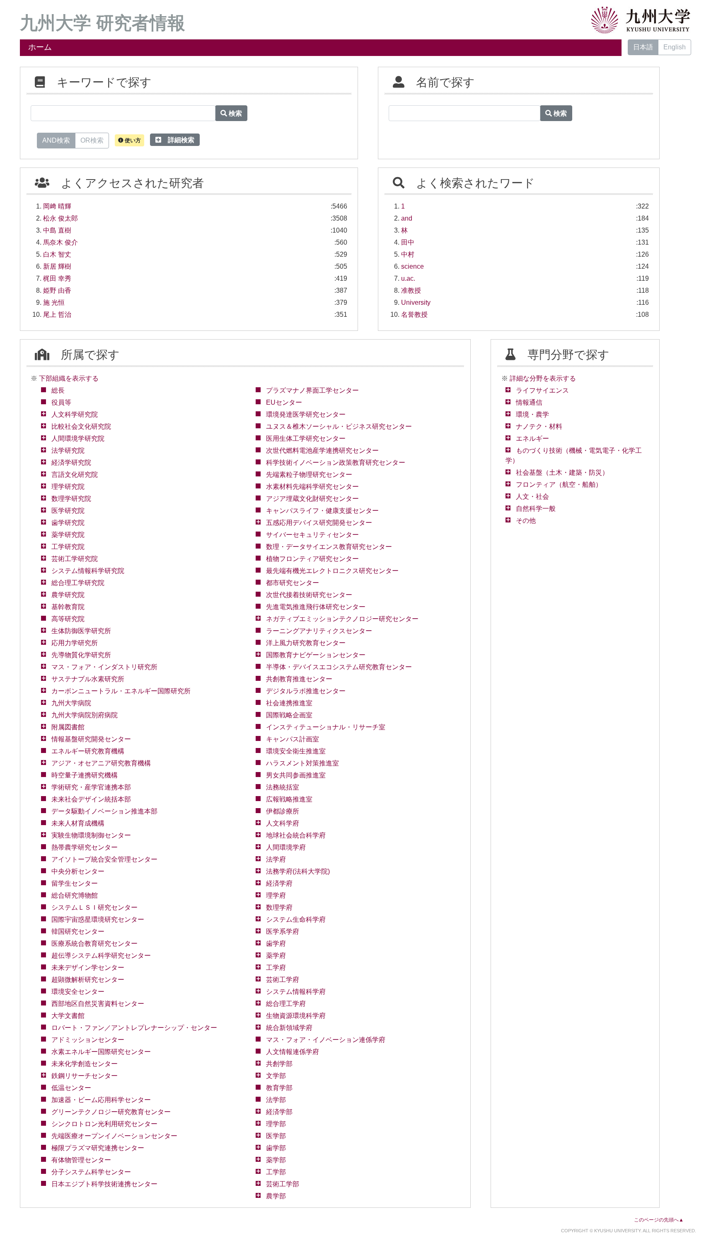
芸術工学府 (282, 979)
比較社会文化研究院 (81, 426)
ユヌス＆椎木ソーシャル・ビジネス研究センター (339, 426)
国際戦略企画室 (289, 715)
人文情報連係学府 (292, 1051)
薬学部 (276, 1159)
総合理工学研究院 (77, 582)
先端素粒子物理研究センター (309, 474)
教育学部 (279, 1087)
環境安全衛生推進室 (296, 751)
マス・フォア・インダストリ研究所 (104, 666)
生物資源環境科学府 (296, 1015)
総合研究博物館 (74, 895)
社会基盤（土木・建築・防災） (562, 472)
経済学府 (279, 883)
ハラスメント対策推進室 (302, 763)
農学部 (276, 1196)
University (416, 302)
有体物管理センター (81, 1159)
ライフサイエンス (542, 390)
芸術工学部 (282, 1184)
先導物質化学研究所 (81, 654)
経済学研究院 (71, 462)
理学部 (276, 1123)
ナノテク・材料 (539, 426)
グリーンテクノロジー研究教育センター (111, 1111)
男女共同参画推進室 (296, 775)
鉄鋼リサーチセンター (84, 1075)
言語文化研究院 (74, 474)
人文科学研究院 (74, 414)
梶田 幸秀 (57, 278)
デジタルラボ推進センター (306, 691)
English (674, 47)
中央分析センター (77, 871)
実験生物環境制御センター (91, 835)
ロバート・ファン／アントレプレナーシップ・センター (134, 1027)
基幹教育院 (68, 606)
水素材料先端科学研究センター (312, 486)
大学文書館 (68, 1015)
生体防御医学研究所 (81, 630)
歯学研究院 (68, 522)
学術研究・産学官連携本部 (91, 787)
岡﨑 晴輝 (57, 206)
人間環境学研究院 (77, 438)
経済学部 (279, 1111)
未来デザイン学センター (87, 967)
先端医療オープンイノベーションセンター (114, 1135)
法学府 (276, 859)
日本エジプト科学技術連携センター (104, 1184)
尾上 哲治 (57, 314)
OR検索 (92, 140)
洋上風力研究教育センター (306, 642)
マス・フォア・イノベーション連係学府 (325, 1039)
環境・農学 (532, 414)
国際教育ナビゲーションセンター (315, 654)
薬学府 (276, 955)
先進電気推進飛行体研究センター (315, 606)
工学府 (276, 967)
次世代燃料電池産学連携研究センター (322, 450)
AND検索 (56, 140)
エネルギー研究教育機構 (87, 751)
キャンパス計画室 (292, 739)
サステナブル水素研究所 (87, 678)
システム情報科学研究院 (87, 570)
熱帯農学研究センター (84, 847)
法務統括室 (282, 787)
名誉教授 (414, 314)
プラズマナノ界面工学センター (312, 390)
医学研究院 (68, 510)
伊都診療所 (282, 811)
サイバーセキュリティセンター (312, 534)
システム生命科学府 (296, 919)
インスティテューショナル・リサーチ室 (325, 727)
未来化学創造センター (84, 1063)
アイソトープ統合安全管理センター (104, 859)
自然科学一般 (536, 508)
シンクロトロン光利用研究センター (104, 1123)
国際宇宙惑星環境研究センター (97, 919)
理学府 (276, 895)
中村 (407, 254)
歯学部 (276, 1147)
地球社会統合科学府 (296, 835)
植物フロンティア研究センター (312, 558)
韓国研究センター (77, 931)
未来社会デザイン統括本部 (91, 799)
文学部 (276, 1075)
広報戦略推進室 (289, 799)
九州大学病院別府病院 (84, 715)
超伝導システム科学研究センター (101, 955)
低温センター (71, 1087)
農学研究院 (68, 594)
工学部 (276, 1171)
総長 (58, 390)
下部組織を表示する (69, 378)
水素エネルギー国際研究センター (101, 1051)
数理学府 (279, 907)
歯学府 (276, 943)
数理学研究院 (71, 498)
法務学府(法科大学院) (298, 871)
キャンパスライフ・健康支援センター (322, 510)
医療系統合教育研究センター (94, 943)
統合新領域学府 (289, 1027)
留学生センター (74, 883)
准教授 (411, 290)
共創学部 (279, 1063)
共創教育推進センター (299, 678)
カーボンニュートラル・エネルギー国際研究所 (121, 691)
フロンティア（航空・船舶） (559, 484)
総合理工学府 (286, 1003)
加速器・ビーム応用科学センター (101, 1099)
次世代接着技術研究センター (309, 594)
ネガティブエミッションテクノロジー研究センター (342, 618)
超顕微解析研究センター (87, 979)
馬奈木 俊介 (60, 242)
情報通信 (529, 402)
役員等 (61, 402)
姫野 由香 (57, 290)
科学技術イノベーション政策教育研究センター (335, 462)
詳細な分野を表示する (543, 378)
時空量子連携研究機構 (84, 775)
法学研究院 (68, 450)
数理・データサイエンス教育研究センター (329, 546)
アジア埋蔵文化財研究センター (312, 498)
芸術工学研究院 (74, 558)
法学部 (276, 1099)
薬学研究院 (68, 534)
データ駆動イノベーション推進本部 (104, 811)
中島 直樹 (57, 230)
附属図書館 (68, 727)
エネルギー (532, 438)
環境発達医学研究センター (306, 414)
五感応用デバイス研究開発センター (319, 522)
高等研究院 (68, 618)
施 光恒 (54, 302)
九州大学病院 (71, 703)
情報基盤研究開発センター (91, 739)
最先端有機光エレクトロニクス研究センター (332, 570)
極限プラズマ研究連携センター (97, 1147)
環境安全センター (77, 991)
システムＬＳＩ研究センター (94, 907)
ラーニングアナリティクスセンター (319, 630)
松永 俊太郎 (60, 218)
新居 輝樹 (57, 266)
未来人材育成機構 (77, 823)
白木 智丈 (57, 254)
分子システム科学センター (91, 1171)
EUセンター (284, 402)
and (406, 218)
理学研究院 (68, 486)
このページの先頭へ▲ (659, 1220)
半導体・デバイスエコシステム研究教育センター (339, 666)
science (412, 266)
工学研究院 (68, 546)
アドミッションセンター (87, 1039)
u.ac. (408, 278)
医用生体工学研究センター (306, 438)
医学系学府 (282, 931)
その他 (526, 520)
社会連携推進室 (289, 703)
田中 (407, 242)
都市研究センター (292, 582)
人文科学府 (282, 823)
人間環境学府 (286, 847)
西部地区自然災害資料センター (97, 1003)
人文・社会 (532, 496)
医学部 (276, 1135)
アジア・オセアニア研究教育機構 (101, 763)
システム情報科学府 (296, 991)
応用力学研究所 (74, 642)
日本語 (643, 47)
